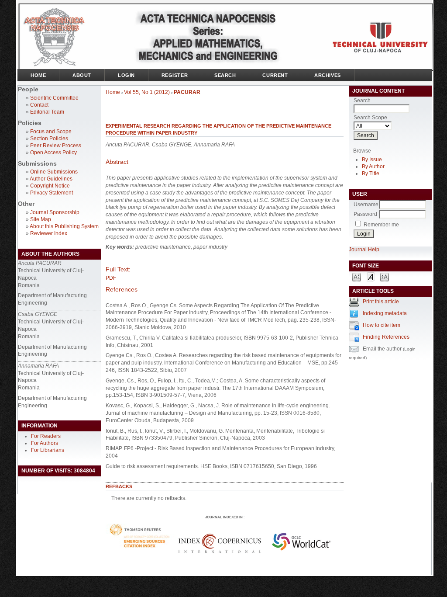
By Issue (372, 159)
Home (38, 75)
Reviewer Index (48, 233)
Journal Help (364, 249)
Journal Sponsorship (54, 212)
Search (225, 75)
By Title (370, 173)
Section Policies (49, 138)
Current (275, 75)
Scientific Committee (54, 98)
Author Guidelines (51, 179)
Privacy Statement (51, 193)
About (81, 75)
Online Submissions (54, 172)
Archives (327, 75)
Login (126, 75)
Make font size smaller (356, 276)
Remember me (381, 225)
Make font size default (370, 276)
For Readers (46, 436)
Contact (39, 105)
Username (366, 204)
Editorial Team (47, 112)
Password (365, 214)
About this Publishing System (64, 226)
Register (175, 75)
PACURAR (187, 92)
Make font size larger (384, 276)
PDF (111, 278)
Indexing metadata (385, 313)
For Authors (44, 443)
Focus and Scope (51, 131)
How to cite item (381, 325)
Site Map (40, 219)
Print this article (381, 301)
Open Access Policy (53, 152)
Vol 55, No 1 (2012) (147, 92)
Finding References (386, 337)
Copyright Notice (50, 186)
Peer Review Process (55, 145)
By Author (373, 166)
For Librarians (47, 450)
